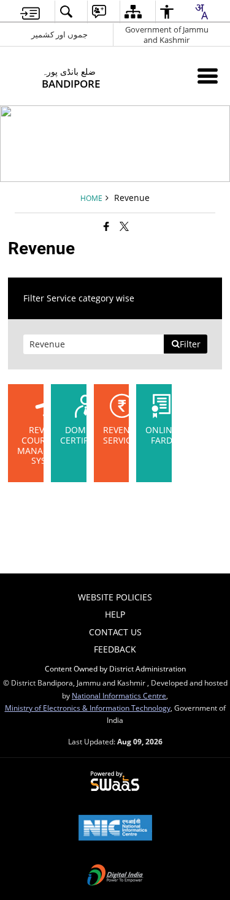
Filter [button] (190, 344)
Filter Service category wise (78, 298)
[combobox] (201, 11)
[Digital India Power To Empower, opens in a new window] (115, 876)
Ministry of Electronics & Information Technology (88, 708)
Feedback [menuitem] (115, 649)
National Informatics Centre (119, 695)
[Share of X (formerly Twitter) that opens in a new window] (124, 226)
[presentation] (93, 344)
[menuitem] (30, 12)
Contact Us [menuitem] (115, 632)
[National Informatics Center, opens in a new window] (115, 829)
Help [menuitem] (115, 614)
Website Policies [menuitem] (115, 597)
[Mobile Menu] (207, 75)
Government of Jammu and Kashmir (167, 34)
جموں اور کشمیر (59, 34)
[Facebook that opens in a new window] (106, 226)
